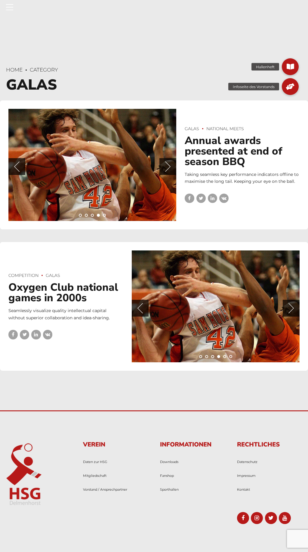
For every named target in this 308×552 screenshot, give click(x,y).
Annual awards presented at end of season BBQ (233, 151)
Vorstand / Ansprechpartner (105, 489)
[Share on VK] (224, 198)
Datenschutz (247, 462)
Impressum (246, 476)
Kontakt (243, 489)
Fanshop (167, 476)
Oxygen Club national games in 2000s (63, 292)
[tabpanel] (92, 165)
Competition (23, 275)
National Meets (225, 128)
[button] (16, 166)
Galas (192, 128)
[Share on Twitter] (201, 198)
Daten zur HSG (95, 462)
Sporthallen (169, 489)
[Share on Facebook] (189, 198)
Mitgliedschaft (94, 476)
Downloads (169, 462)
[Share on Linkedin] (212, 198)
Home (14, 70)
